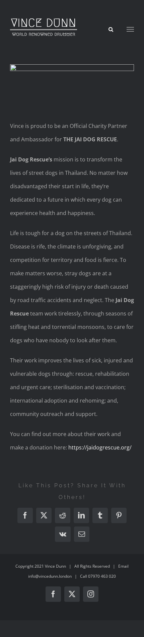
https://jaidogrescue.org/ (100, 447)
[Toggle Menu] (130, 29)
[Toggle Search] (111, 28)
